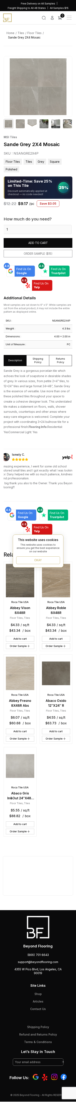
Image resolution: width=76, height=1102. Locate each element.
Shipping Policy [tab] (38, 360)
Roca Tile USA (20, 602)
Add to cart (38, 243)
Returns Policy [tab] (60, 360)
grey (41, 161)
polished (11, 169)
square (55, 161)
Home (10, 33)
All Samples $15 (59, 8)
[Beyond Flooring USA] (7, 17)
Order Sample (18, 646)
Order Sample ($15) (38, 253)
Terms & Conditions (38, 1042)
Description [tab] (15, 360)
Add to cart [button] (20, 638)
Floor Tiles (34, 33)
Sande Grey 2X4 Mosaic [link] (24, 37)
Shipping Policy (38, 1027)
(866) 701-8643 (38, 955)
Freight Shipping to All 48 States (27, 8)
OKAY (38, 560)
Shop (38, 994)
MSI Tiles (10, 137)
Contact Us (38, 1009)
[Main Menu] (69, 18)
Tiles (21, 33)
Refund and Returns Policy (38, 1034)
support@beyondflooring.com (38, 962)
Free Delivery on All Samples (38, 3)
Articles (38, 1001)
